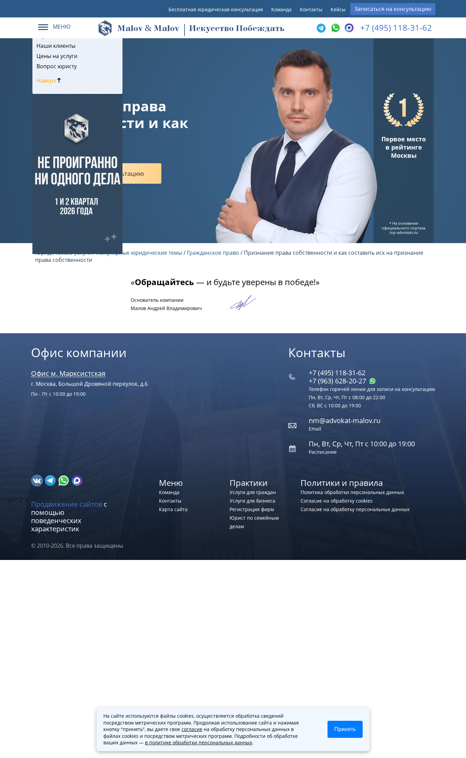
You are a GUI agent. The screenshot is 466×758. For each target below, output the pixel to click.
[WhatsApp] (335, 28)
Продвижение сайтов (66, 504)
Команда (281, 9)
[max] (77, 480)
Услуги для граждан (253, 492)
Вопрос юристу (57, 66)
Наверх (47, 80)
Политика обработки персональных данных (352, 492)
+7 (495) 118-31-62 (396, 27)
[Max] (348, 28)
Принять (345, 729)
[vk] (37, 480)
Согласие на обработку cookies (337, 500)
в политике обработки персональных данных (198, 742)
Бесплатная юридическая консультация (216, 9)
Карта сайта (173, 509)
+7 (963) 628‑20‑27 (338, 380)
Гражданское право (213, 252)
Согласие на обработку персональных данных (355, 509)
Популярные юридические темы (139, 252)
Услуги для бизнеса (252, 500)
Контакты (311, 9)
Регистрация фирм (252, 509)
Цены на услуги (57, 56)
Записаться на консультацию (392, 9)
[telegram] (321, 28)
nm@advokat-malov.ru (344, 420)
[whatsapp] (64, 480)
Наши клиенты (56, 46)
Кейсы (338, 9)
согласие (191, 729)
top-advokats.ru (404, 232)
